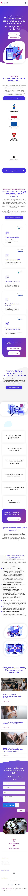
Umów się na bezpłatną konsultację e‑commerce (11, 513)
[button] (25, 3)
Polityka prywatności (6, 888)
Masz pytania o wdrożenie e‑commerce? (13, 342)
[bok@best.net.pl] (14, 845)
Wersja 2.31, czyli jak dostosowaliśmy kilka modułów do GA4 (12, 696)
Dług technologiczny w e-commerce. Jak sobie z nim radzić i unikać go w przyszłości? (13, 749)
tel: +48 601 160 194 (5, 865)
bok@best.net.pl (14, 848)
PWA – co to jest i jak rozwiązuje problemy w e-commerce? (13, 723)
